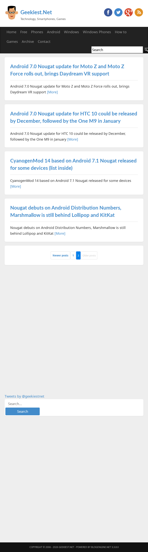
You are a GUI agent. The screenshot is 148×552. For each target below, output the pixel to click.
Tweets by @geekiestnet (24, 396)
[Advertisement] (33, 326)
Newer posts (60, 255)
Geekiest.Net (36, 12)
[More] (52, 92)
